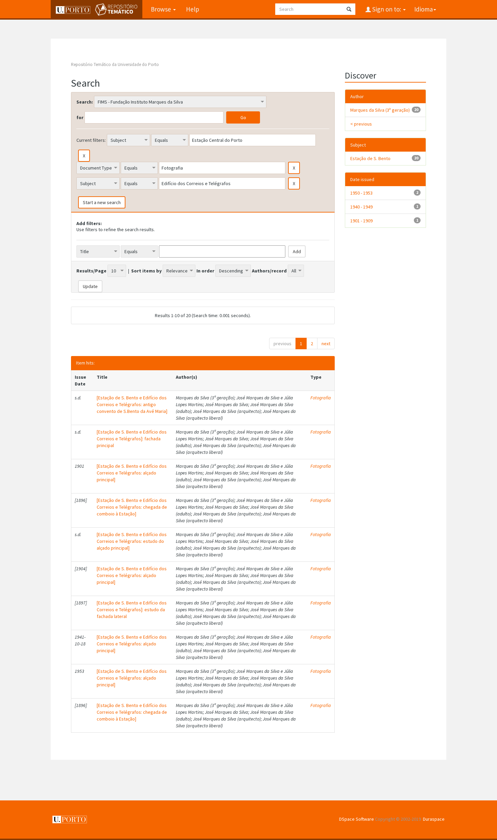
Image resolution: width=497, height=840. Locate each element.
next (326, 343)
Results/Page (91, 271)
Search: (84, 102)
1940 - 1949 (361, 207)
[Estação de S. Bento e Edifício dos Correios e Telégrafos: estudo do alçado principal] (132, 541)
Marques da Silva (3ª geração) (380, 110)
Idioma (423, 9)
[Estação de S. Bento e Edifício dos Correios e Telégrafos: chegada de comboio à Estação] (132, 507)
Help (192, 9)
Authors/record (269, 271)
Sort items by (146, 271)
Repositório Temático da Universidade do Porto (115, 64)
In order (205, 271)
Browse (161, 9)
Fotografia (320, 398)
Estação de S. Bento (370, 158)
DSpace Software (356, 819)
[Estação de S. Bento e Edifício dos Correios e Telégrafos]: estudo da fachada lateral (132, 609)
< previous (361, 124)
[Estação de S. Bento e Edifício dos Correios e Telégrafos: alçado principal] (132, 473)
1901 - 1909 (361, 221)
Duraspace (434, 819)
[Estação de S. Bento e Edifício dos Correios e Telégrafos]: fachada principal (132, 438)
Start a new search (102, 202)
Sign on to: (386, 9)
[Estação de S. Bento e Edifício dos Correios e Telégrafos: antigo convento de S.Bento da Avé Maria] (132, 404)
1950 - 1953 (361, 193)
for (80, 117)
